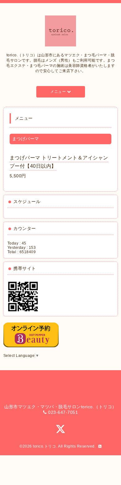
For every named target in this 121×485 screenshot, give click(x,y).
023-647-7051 (63, 412)
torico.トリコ (44, 446)
